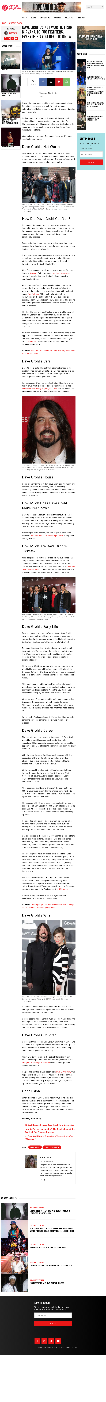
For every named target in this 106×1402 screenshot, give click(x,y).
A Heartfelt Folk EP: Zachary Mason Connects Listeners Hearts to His (9, 92)
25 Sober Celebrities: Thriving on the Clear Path (51, 1265)
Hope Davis (13, 33)
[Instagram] (8, 38)
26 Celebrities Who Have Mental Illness (47, 1283)
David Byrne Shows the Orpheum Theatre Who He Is (96, 78)
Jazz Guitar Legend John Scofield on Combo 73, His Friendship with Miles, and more (95, 64)
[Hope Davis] (6, 33)
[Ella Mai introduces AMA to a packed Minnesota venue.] (11, 133)
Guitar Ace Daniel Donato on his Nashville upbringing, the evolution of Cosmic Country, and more (95, 91)
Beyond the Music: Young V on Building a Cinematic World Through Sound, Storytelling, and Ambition (52, 1229)
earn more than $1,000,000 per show (47, 535)
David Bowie (31, 341)
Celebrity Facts (15, 23)
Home (4, 23)
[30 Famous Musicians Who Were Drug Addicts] (14, 1246)
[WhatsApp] (66, 82)
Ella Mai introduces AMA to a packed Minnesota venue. (9, 144)
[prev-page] (78, 129)
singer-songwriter (52, 1147)
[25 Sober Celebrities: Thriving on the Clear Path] (14, 1264)
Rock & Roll (35, 1147)
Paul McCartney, (63, 1071)
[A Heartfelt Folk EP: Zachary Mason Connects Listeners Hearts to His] (11, 80)
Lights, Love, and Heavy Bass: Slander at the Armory (10, 67)
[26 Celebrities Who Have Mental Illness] (14, 1282)
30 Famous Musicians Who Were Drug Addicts (49, 1247)
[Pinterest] (59, 82)
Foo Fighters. (33, 294)
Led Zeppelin (62, 889)
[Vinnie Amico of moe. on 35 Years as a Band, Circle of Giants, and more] (81, 105)
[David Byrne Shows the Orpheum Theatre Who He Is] (81, 78)
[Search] (102, 7)
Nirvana (33, 273)
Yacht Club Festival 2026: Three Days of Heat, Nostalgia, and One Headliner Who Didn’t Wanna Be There (10, 119)
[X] (12, 38)
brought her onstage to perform (36, 1062)
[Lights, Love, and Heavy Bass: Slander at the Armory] (11, 57)
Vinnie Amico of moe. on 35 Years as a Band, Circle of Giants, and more (95, 105)
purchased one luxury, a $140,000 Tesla (39, 388)
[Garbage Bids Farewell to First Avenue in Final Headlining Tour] (81, 118)
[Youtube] (16, 38)
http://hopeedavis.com (47, 1161)
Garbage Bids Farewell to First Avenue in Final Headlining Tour (95, 118)
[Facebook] (5, 38)
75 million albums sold (61, 273)
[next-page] (82, 129)
